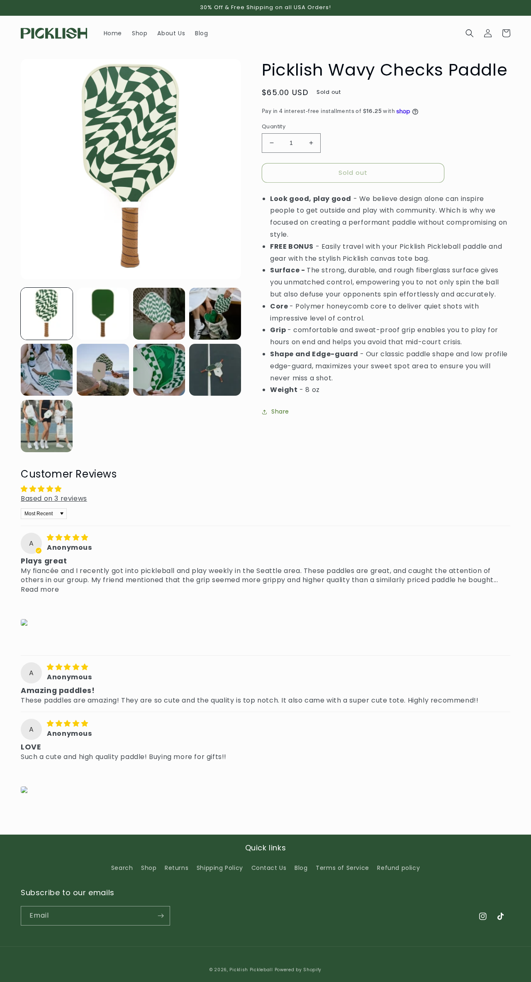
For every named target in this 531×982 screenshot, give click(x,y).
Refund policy (398, 868)
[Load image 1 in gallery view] (47, 314)
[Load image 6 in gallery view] (103, 370)
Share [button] (280, 411)
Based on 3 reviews (54, 498)
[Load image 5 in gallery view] (47, 370)
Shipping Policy (220, 868)
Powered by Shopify (298, 970)
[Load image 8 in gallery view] (215, 370)
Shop (148, 868)
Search (122, 868)
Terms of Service (342, 868)
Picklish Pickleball (251, 970)
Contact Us (269, 868)
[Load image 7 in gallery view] (159, 370)
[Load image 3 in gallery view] (159, 314)
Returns (176, 868)
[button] (469, 33)
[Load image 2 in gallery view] (103, 314)
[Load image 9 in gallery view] (47, 426)
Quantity (273, 126)
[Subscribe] (160, 916)
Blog (301, 868)
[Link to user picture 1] (25, 622)
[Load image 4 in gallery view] (215, 314)
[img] (67, 537)
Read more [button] (40, 589)
